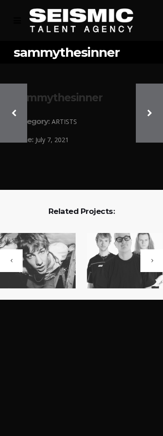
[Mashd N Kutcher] (119, 261)
